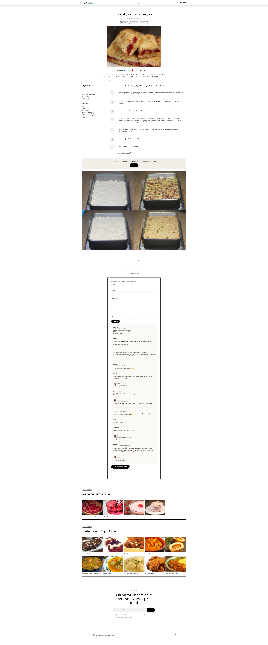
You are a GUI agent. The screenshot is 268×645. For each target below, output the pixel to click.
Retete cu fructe (133, 22)
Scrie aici (134, 165)
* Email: (113, 290)
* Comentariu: (115, 298)
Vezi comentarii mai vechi (120, 466)
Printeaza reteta (124, 153)
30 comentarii (138, 18)
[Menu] (184, 2)
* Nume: (113, 284)
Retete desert (124, 22)
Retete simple (144, 22)
